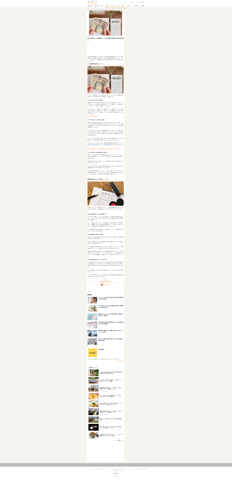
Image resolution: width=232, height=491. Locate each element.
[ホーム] (88, 9)
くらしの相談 (135, 5)
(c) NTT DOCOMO (116, 475)
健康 (101, 5)
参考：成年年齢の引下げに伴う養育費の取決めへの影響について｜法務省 (103, 148)
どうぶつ (118, 5)
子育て (91, 9)
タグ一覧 (119, 470)
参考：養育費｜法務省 (92, 116)
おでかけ (112, 5)
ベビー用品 (107, 5)
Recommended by (115, 440)
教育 (122, 5)
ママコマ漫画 (142, 5)
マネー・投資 (128, 5)
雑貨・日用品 (90, 5)
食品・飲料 (96, 5)
